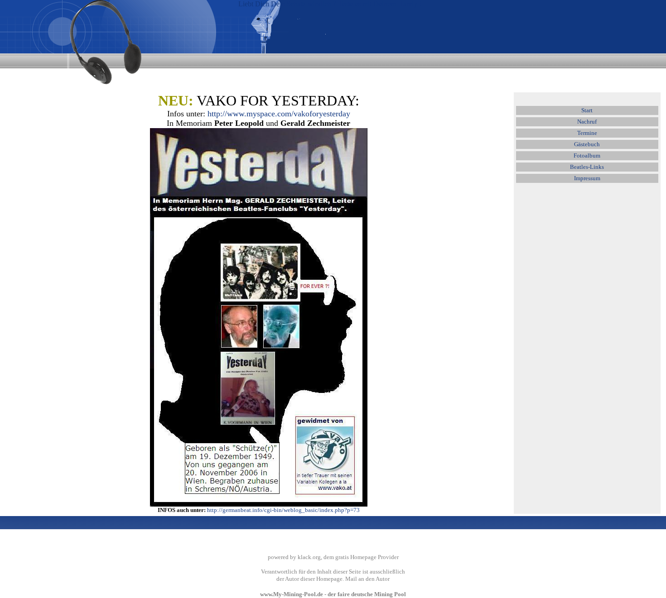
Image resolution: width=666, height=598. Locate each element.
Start (587, 110)
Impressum (587, 178)
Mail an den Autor (367, 578)
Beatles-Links (587, 166)
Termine (587, 132)
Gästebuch (587, 144)
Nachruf (587, 121)
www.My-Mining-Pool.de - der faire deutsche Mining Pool (333, 594)
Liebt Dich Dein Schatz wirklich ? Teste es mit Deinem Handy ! (329, 4)
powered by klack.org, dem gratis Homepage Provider (333, 557)
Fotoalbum (587, 155)
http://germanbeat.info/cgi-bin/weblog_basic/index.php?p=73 (283, 510)
